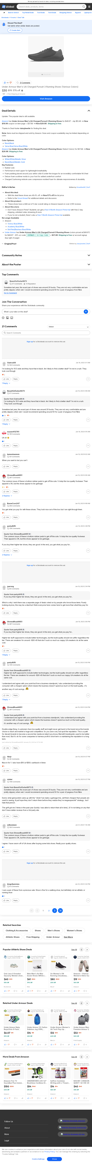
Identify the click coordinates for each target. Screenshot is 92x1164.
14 (7, 1098)
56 (8, 83)
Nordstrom (7, 987)
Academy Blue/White (16, 227)
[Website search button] (83, 6)
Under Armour (10, 232)
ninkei (9, 779)
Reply (16, 379)
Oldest (51, 327)
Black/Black (9, 143)
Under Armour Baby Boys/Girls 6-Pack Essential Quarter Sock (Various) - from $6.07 (13, 1028)
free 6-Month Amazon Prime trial (57, 210)
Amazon (5, 121)
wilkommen (12, 825)
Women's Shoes (74, 930)
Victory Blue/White (15, 224)
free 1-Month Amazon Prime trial (49, 215)
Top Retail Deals (28, 12)
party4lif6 (11, 526)
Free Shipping (32, 937)
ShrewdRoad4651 (14, 475)
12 (30, 1044)
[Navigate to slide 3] (46, 75)
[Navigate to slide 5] (50, 75)
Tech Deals (52, 12)
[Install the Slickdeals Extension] (73, 1120)
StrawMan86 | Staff (83, 187)
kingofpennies (13, 884)
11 (30, 991)
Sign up (30, 342)
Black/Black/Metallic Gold (15, 162)
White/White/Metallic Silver (15, 159)
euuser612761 (13, 432)
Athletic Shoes (13, 937)
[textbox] (43, 312)
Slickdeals (5, 17)
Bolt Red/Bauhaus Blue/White (19, 229)
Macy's (52, 1040)
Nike (28, 987)
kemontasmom (13, 454)
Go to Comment (10, 293)
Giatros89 (11, 363)
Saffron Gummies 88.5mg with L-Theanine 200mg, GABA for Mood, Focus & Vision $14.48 (60, 1082)
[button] (10, 82)
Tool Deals (41, 12)
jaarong (10, 586)
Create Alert (16, 30)
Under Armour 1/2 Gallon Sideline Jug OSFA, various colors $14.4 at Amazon (37, 1028)
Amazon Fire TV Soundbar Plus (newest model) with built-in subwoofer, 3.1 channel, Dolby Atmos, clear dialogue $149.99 (14, 1082)
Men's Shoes (54, 930)
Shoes (38, 930)
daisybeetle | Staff (83, 244)
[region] (46, 1155)
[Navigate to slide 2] (44, 75)
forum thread (23, 198)
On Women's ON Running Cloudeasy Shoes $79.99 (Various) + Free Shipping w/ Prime (60, 975)
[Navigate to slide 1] (42, 75)
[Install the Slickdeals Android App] (73, 1127)
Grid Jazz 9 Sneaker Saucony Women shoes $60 (13, 975)
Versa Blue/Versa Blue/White (16, 146)
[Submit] (5, 333)
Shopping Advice (65, 12)
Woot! (52, 987)
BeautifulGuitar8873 (18, 281)
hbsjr (9, 757)
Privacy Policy (49, 1152)
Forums (13, 17)
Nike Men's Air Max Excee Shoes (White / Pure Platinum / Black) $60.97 (36, 975)
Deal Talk (21, 17)
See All (74, 950)
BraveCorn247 (13, 503)
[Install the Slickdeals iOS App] (73, 1134)
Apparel (78, 12)
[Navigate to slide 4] (48, 75)
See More (68, 937)
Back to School (13, 12)
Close (54, 1159)
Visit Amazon (46, 99)
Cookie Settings (38, 1159)
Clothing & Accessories (17, 930)
